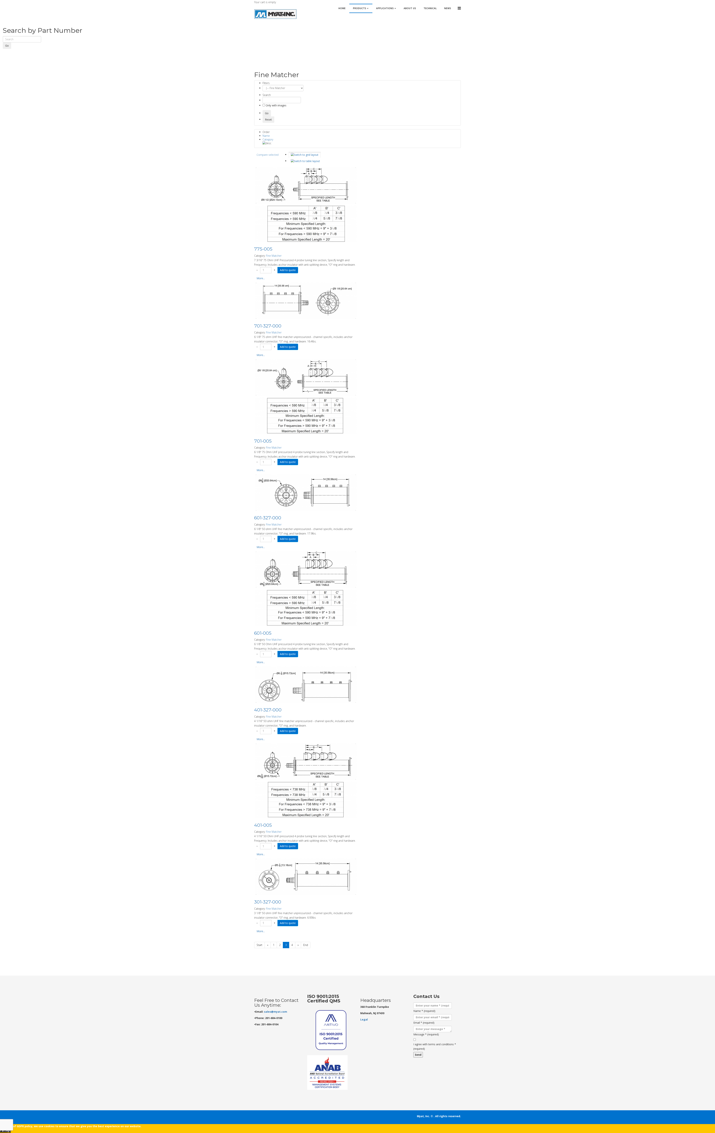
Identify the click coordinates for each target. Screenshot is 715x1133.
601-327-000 (267, 517)
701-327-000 (267, 326)
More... (261, 278)
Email (423, 1022)
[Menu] (459, 8)
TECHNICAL (430, 8)
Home (342, 8)
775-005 (263, 249)
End (305, 945)
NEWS (447, 8)
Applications (385, 8)
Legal (364, 1019)
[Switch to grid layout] (304, 155)
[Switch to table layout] (305, 161)
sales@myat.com (275, 1011)
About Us (410, 8)
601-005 (262, 633)
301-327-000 (267, 902)
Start (259, 945)
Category (268, 139)
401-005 (263, 825)
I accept (5, 1130)
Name (266, 135)
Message (426, 1034)
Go (7, 45)
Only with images (275, 105)
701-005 (263, 441)
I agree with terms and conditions (434, 1046)
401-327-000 (268, 710)
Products (359, 8)
